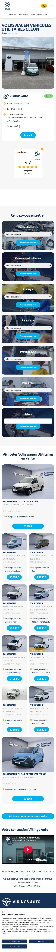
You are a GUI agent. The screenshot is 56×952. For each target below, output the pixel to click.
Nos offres (12, 14)
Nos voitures (23, 14)
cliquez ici (5, 933)
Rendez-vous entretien (39, 14)
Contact (28, 135)
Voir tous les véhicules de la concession (28, 816)
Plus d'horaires (14, 121)
